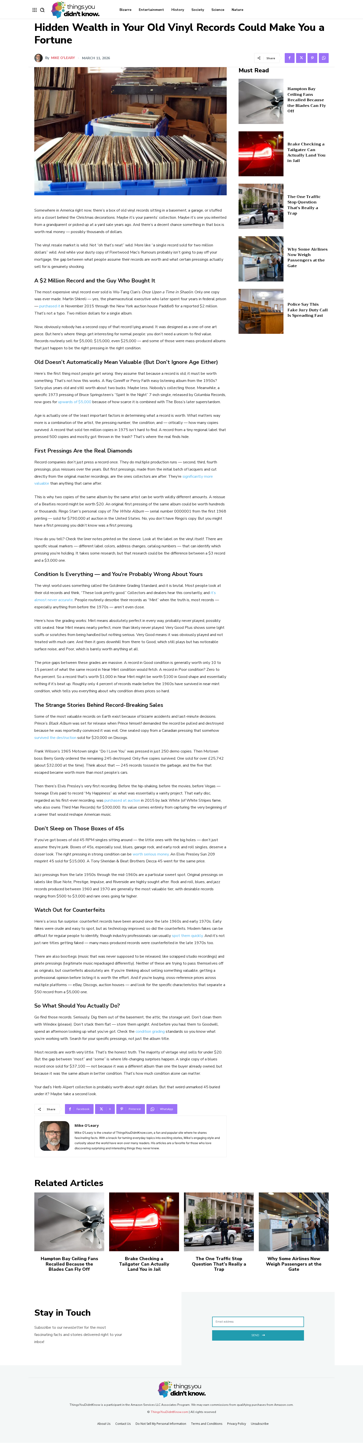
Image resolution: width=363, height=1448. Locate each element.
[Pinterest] (312, 58)
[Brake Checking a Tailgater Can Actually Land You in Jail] (261, 154)
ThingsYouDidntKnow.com (169, 1412)
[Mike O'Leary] (39, 58)
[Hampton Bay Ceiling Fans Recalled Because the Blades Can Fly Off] (261, 101)
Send (255, 1335)
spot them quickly (187, 935)
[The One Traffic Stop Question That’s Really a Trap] (261, 206)
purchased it (49, 306)
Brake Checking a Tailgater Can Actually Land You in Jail (306, 152)
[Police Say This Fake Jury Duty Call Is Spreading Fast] (261, 311)
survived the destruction (55, 737)
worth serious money (151, 854)
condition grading (150, 1031)
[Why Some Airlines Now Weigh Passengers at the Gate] (261, 258)
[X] (301, 58)
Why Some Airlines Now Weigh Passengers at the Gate (307, 257)
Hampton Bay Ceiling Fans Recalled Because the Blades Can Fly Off (306, 100)
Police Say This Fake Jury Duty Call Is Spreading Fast (307, 310)
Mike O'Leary (63, 58)
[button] (42, 10)
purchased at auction (122, 800)
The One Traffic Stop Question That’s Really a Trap (304, 205)
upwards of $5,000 (74, 402)
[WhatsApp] (324, 58)
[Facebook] (290, 58)
